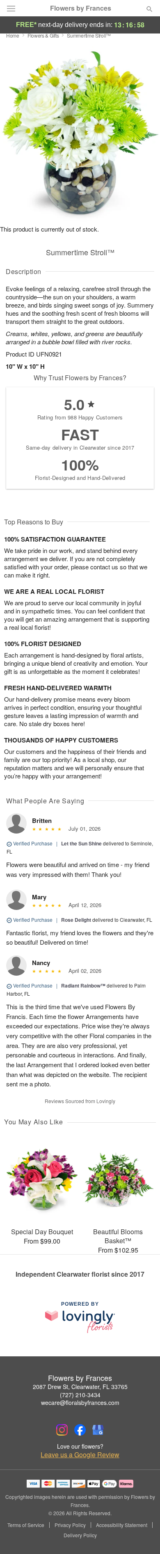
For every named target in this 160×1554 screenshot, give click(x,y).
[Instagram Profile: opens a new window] (62, 1430)
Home (12, 35)
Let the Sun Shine (81, 843)
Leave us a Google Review (80, 1454)
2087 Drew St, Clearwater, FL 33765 (80, 1386)
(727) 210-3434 (80, 1395)
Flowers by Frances (80, 8)
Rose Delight (76, 919)
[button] (142, 1535)
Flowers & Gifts (43, 35)
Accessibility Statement (121, 1525)
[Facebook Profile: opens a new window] (80, 1430)
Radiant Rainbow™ (83, 985)
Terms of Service (25, 1525)
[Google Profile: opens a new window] (98, 1430)
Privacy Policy (70, 1525)
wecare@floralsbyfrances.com (80, 1402)
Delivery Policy (80, 1535)
